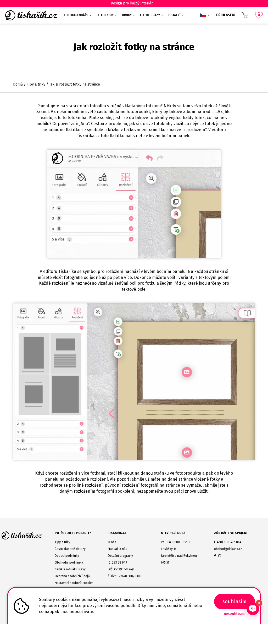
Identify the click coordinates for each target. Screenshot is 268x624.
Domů (18, 84)
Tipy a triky (36, 84)
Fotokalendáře (76, 15)
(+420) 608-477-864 (227, 542)
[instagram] (219, 556)
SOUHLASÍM (234, 601)
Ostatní (174, 15)
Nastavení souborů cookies (74, 583)
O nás (112, 542)
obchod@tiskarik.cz (228, 549)
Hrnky (127, 15)
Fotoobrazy (150, 15)
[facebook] (215, 556)
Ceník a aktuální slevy (70, 569)
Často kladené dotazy (70, 549)
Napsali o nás (117, 549)
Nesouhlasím (234, 613)
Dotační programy (120, 556)
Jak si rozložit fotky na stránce (74, 84)
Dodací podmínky (67, 556)
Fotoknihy (105, 15)
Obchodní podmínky (69, 562)
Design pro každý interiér (132, 3)
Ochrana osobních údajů (72, 576)
